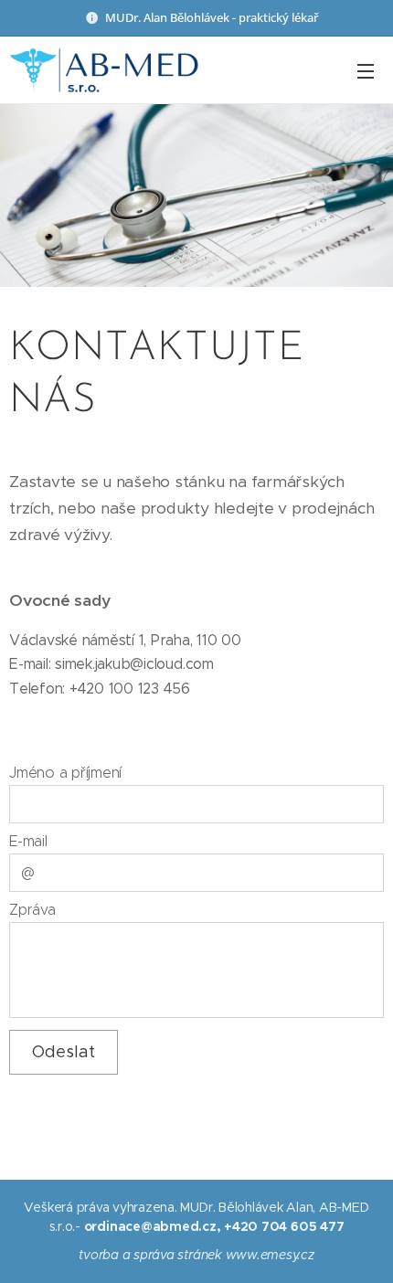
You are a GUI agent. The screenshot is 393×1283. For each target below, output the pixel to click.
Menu (365, 70)
